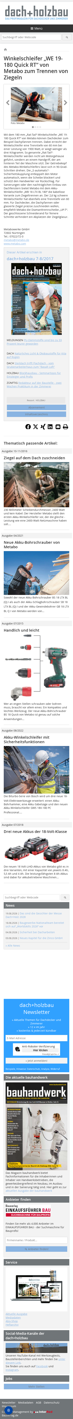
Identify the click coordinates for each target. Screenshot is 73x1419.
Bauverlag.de (10, 1415)
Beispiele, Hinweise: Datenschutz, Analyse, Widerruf (33, 1068)
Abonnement (36, 407)
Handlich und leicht (21, 630)
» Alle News (13, 945)
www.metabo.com (15, 243)
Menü (38, 28)
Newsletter (9, 1402)
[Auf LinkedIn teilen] (50, 428)
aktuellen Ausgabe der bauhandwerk (29, 1190)
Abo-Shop (12, 1321)
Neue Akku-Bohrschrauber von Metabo (32, 544)
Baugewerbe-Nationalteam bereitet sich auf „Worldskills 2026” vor (35, 924)
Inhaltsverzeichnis (36, 414)
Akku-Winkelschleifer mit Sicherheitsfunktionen (26, 739)
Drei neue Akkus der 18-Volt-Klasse (35, 831)
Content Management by (18, 1412)
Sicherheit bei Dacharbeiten (30, 932)
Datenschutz (52, 1402)
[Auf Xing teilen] (43, 428)
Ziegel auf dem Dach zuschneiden (34, 457)
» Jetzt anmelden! (36, 1060)
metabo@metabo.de (16, 240)
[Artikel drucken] (65, 426)
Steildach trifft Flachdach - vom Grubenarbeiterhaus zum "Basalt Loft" (31, 365)
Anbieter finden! (37, 1249)
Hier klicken (40, 1050)
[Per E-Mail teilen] (58, 426)
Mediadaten (13, 1317)
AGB (38, 1402)
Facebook (42, 1366)
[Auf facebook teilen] (28, 428)
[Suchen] (67, 37)
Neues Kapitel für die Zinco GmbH (34, 938)
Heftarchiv (12, 1324)
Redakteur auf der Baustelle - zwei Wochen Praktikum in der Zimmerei (34, 384)
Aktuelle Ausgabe (16, 1314)
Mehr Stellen (36, 1386)
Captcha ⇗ (50, 1054)
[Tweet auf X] (35, 428)
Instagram (12, 1370)
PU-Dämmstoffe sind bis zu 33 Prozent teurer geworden (34, 341)
